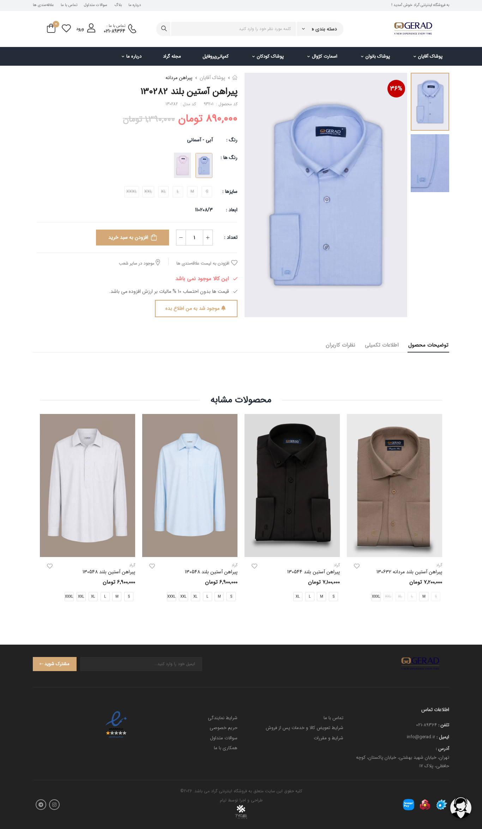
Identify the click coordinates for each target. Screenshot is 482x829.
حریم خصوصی (223, 728)
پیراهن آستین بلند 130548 (211, 572)
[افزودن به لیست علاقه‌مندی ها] (357, 566)
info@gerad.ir (421, 737)
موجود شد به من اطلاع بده (192, 308)
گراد (337, 565)
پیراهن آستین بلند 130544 (313, 572)
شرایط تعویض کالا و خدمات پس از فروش (304, 728)
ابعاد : (230, 210)
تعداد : (230, 237)
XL (298, 596)
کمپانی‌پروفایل (216, 56)
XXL (183, 596)
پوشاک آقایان (430, 56)
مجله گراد (172, 56)
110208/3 (204, 210)
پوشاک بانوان (378, 56)
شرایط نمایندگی (222, 718)
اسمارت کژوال (324, 56)
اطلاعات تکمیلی (382, 345)
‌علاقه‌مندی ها (43, 5)
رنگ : (231, 140)
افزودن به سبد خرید (128, 237)
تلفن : (443, 725)
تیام (223, 800)
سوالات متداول (95, 5)
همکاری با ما (225, 748)
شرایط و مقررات (328, 738)
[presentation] (437, 513)
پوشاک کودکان (270, 56)
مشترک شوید (57, 664)
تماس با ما (69, 5)
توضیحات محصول (428, 345)
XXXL (376, 596)
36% (396, 89)
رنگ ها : (229, 157)
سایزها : (229, 191)
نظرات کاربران (340, 345)
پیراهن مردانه (178, 78)
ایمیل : (442, 737)
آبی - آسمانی (200, 140)
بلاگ (118, 5)
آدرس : (442, 748)
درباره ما (134, 5)
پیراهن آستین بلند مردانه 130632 (409, 572)
